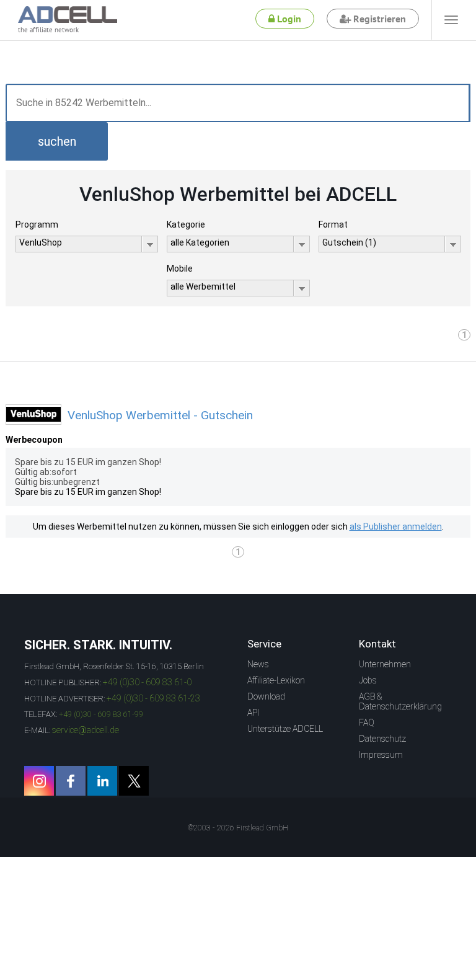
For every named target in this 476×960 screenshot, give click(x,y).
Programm (36, 224)
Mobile (180, 268)
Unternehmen (385, 664)
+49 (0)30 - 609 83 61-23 (153, 698)
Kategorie (186, 224)
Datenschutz (382, 739)
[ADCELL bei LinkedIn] (102, 781)
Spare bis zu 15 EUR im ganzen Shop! (88, 492)
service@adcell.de (85, 730)
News (258, 664)
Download (266, 696)
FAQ (366, 722)
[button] (57, 141)
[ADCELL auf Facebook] (71, 781)
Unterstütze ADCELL (285, 729)
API (253, 713)
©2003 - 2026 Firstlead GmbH (238, 828)
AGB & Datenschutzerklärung (400, 701)
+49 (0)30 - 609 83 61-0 (147, 682)
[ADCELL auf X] (134, 781)
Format (333, 224)
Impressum (381, 755)
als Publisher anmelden (396, 526)
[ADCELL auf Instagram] (39, 781)
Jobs (368, 680)
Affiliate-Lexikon (276, 680)
